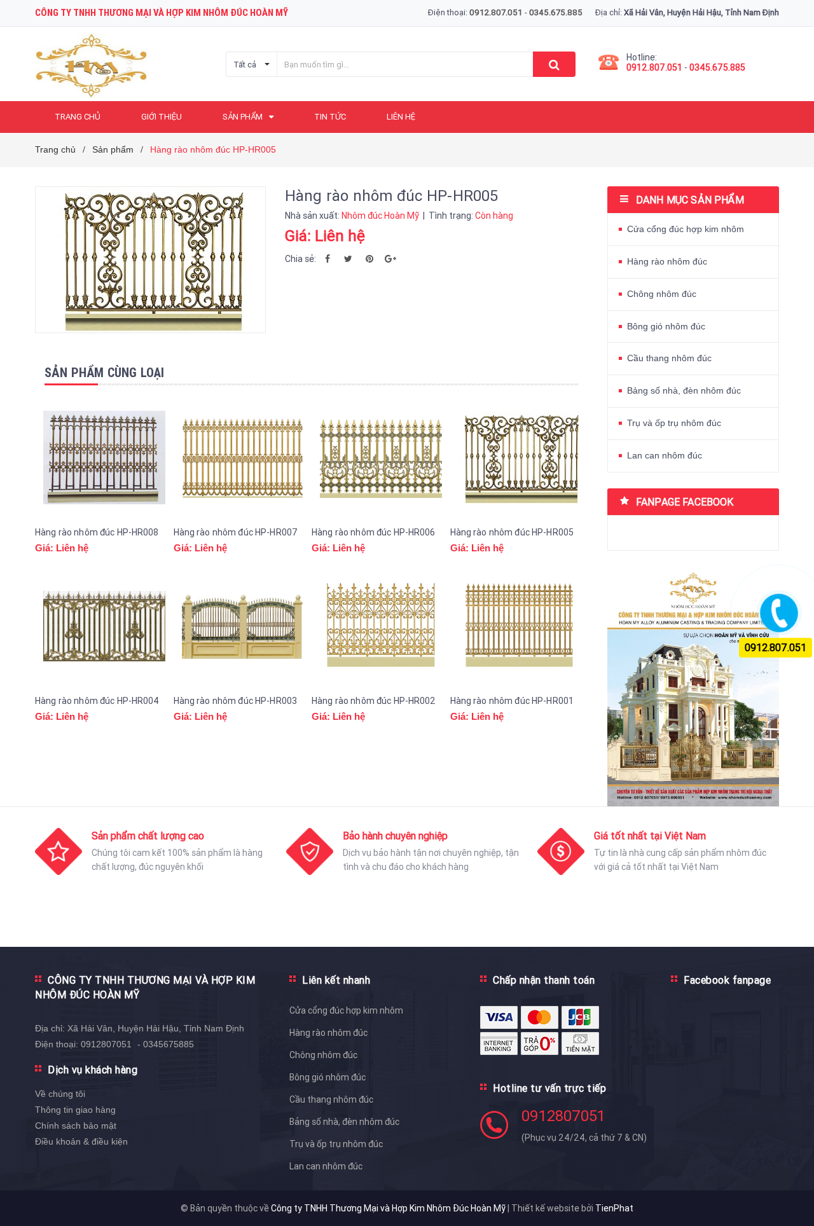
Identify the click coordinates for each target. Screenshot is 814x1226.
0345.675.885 (717, 67)
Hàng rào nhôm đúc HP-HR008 (97, 532)
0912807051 (106, 1044)
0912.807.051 (654, 67)
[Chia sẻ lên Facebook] (327, 258)
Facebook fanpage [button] (727, 980)
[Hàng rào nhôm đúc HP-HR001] (519, 626)
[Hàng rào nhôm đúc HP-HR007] (243, 458)
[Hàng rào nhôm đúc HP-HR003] (243, 626)
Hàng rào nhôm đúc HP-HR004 (97, 700)
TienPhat (614, 1208)
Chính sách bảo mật (75, 1125)
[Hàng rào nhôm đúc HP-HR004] (104, 626)
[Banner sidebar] (693, 684)
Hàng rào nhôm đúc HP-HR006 (374, 532)
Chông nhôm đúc (661, 294)
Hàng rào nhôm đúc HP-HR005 (512, 532)
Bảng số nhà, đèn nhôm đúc (684, 390)
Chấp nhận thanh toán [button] (544, 980)
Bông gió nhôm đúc (666, 326)
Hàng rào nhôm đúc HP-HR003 (236, 700)
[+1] (390, 258)
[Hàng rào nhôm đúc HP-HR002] (381, 626)
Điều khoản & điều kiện (81, 1141)
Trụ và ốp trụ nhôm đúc (674, 423)
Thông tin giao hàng (75, 1110)
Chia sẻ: (300, 259)
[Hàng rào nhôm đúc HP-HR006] (381, 458)
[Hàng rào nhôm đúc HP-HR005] (519, 458)
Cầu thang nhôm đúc (669, 358)
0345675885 (168, 1044)
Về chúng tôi (60, 1094)
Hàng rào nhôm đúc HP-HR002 (374, 700)
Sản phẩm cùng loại (105, 372)
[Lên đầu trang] (791, 1194)
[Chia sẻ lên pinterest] (369, 258)
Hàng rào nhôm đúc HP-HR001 (512, 700)
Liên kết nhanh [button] (336, 980)
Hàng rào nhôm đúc (667, 261)
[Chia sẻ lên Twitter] (348, 258)
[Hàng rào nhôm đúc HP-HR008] (104, 458)
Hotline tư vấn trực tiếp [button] (549, 1088)
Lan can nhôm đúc (664, 455)
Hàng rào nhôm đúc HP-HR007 (236, 532)
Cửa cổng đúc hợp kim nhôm (685, 229)
